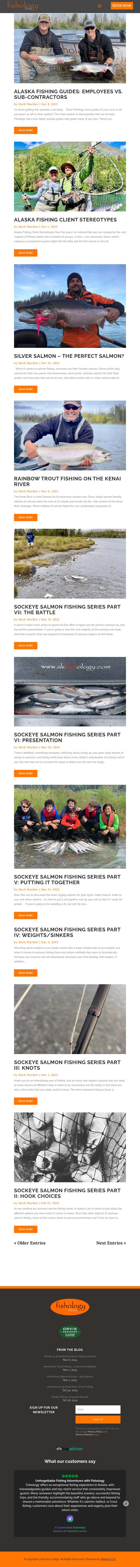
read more (26, 130)
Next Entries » (111, 1243)
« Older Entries (30, 1243)
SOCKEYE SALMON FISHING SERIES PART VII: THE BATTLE (67, 609)
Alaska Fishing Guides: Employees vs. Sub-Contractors (68, 94)
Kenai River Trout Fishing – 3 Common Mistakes (70, 1366)
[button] (14, 1503)
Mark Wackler (28, 104)
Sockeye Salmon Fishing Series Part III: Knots (67, 1065)
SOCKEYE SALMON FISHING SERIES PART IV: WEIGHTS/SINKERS (67, 932)
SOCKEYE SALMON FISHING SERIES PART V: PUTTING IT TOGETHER (67, 880)
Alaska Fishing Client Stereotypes (65, 220)
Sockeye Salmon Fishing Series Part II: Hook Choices (67, 1193)
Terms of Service (84, 1434)
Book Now (121, 5)
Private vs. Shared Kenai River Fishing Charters (70, 1356)
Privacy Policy (95, 1431)
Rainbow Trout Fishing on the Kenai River (67, 481)
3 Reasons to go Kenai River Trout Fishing (70, 1386)
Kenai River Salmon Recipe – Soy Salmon (70, 1376)
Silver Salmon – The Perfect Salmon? (69, 356)
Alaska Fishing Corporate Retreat (69, 1397)
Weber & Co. (108, 1559)
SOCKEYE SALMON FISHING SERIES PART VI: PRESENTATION (67, 737)
